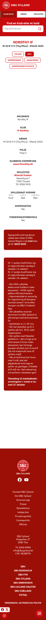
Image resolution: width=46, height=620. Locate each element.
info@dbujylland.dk (23, 551)
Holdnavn (23, 117)
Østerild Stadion (23, 175)
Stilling (18, 54)
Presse (23, 504)
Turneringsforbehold (23, 217)
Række (23, 139)
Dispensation (23, 206)
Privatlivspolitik (23, 516)
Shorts (23, 195)
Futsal (23, 595)
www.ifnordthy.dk (23, 164)
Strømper (35, 195)
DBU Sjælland (23, 591)
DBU (23, 567)
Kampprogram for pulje (23, 66)
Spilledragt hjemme (23, 193)
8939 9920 (20, 244)
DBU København (23, 583)
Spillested (23, 172)
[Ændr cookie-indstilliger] (4, 616)
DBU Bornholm (23, 571)
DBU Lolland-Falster (23, 587)
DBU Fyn (23, 575)
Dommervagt (23, 500)
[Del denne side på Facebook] (2, 610)
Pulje (23, 150)
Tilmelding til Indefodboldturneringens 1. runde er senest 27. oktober (23, 382)
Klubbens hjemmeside (23, 161)
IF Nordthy (23, 131)
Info (29, 54)
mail (30, 241)
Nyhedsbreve (23, 508)
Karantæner (32, 60)
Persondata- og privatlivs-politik (23, 603)
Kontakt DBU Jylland (23, 492)
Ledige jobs (23, 512)
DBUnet (23, 525)
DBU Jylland (23, 579)
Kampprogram (14, 60)
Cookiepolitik (23, 520)
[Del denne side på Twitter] (7, 610)
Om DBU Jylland (23, 496)
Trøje (10, 195)
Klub (23, 128)
